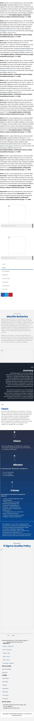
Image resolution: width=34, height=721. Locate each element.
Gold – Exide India (7, 649)
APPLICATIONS (6, 278)
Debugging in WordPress (6, 30)
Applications (6, 688)
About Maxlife (6, 678)
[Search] (32, 226)
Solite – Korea (6, 660)
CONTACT (5, 289)
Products (5, 685)
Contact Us (5, 698)
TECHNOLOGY (6, 286)
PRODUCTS (5, 275)
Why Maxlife (5, 681)
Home (4, 264)
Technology (5, 695)
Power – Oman (6, 656)
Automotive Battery (6, 669)
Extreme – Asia (6, 653)
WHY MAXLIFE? (6, 271)
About (4, 268)
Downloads (5, 282)
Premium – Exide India (8, 646)
